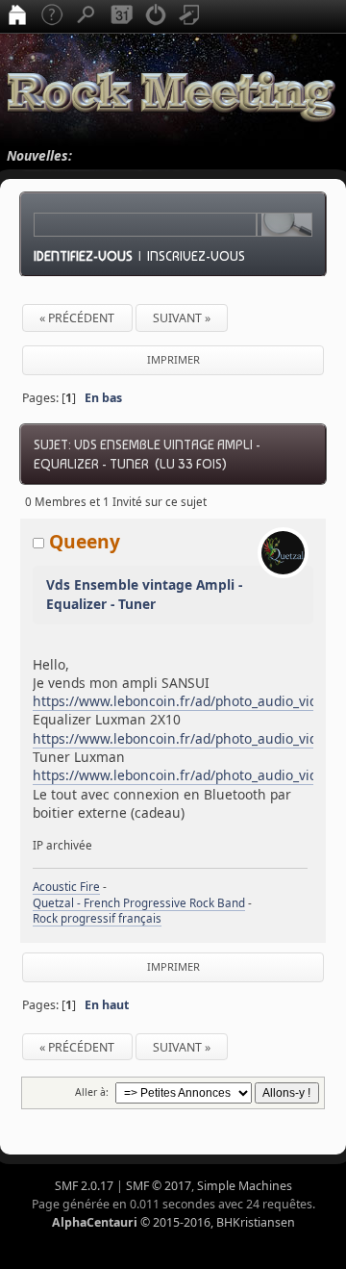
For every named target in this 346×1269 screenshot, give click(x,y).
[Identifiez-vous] (155, 16)
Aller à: (92, 1092)
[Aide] (52, 16)
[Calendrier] (121, 16)
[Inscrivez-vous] (190, 16)
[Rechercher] (86, 16)
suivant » (181, 318)
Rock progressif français (97, 918)
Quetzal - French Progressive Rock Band (139, 903)
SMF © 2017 (158, 1186)
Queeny (84, 541)
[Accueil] (17, 16)
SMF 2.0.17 (84, 1186)
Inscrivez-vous (196, 256)
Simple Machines (244, 1186)
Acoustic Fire (66, 886)
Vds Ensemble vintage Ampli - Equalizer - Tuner (144, 594)
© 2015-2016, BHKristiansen (173, 1222)
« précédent (76, 318)
